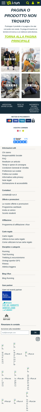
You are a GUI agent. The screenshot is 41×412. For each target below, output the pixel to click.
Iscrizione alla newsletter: (11, 329)
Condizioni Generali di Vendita (15, 168)
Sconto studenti (9, 213)
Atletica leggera (9, 267)
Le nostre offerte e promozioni (15, 204)
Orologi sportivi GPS (11, 261)
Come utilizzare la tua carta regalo (17, 242)
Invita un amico (8, 210)
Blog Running (8, 278)
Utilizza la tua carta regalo (13, 239)
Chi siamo (6, 152)
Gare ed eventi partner (12, 290)
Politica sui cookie (10, 174)
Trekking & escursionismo (13, 257)
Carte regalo (7, 236)
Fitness (5, 264)
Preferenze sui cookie (11, 171)
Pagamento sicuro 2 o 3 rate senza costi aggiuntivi (34, 108)
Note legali (6, 180)
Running (6, 251)
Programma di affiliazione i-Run (16, 225)
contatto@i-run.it (9, 195)
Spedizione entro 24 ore (6, 105)
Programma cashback (11, 207)
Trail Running (8, 254)
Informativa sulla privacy (12, 177)
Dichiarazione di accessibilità (14, 183)
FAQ (4, 159)
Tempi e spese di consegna (14, 165)
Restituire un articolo (11, 162)
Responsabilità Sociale (12, 155)
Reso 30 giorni (20, 105)
